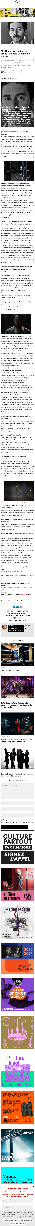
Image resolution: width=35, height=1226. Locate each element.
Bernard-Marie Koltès (17, 611)
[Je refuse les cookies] (33, 1218)
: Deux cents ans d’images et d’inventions (17, 775)
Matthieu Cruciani (17, 620)
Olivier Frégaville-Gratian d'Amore (15, 71)
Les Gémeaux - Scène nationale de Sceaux (17, 617)
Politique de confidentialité (18, 1223)
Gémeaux (23, 594)
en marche (10, 671)
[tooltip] (14, 607)
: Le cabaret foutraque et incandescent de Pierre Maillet (16, 705)
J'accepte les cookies (10, 1220)
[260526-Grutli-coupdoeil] (17, 1072)
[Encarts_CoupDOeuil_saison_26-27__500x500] (17, 1034)
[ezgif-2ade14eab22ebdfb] (17, 997)
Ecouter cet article (10, 78)
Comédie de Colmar (17, 613)
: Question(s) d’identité (16, 740)
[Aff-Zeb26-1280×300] (17, 12)
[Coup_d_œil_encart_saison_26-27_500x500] (17, 1110)
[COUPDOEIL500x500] (17, 1148)
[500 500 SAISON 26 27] (17, 887)
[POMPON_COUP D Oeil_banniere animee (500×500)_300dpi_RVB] (17, 924)
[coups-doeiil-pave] (17, 961)
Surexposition (6, 48)
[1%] (17, 849)
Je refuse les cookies (25, 1220)
